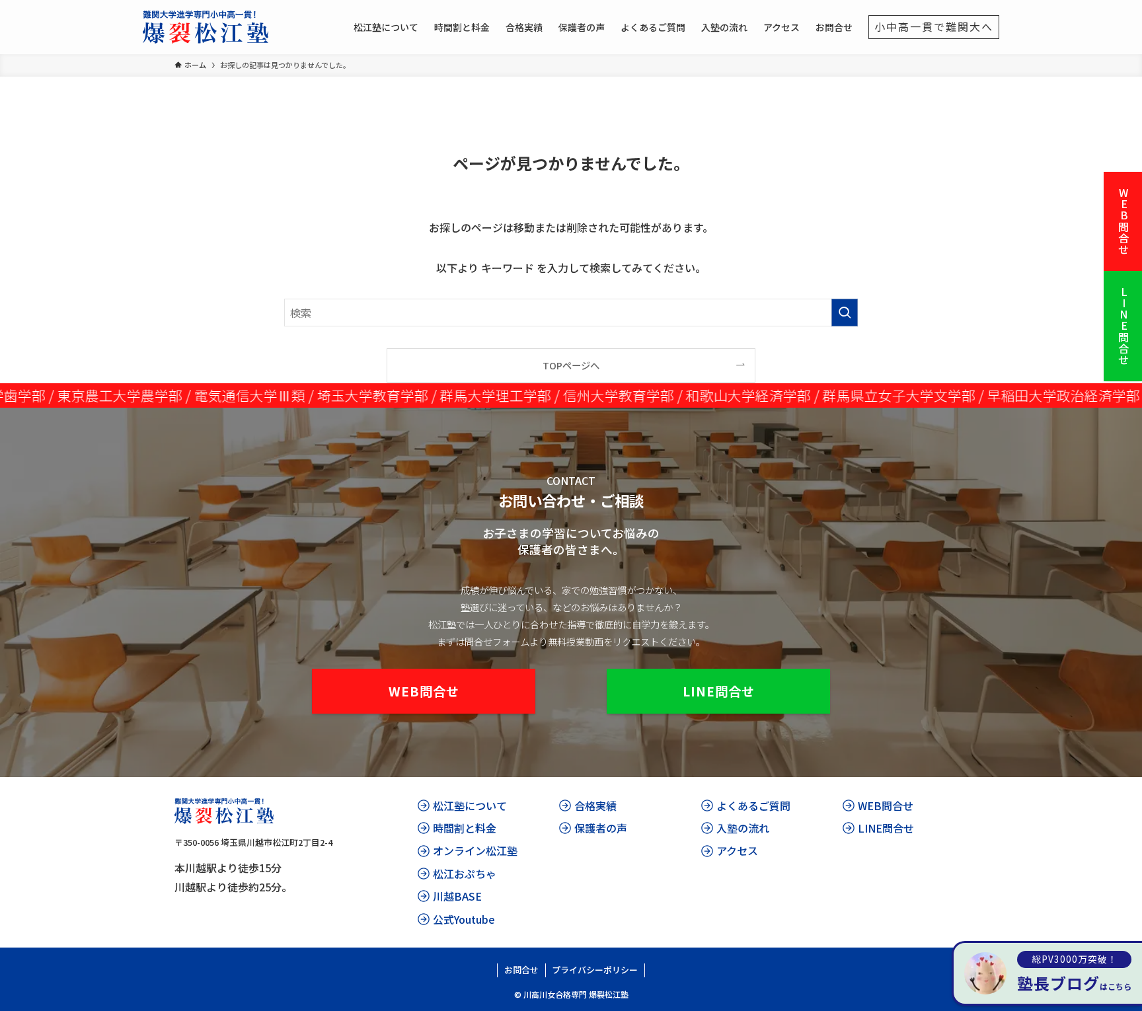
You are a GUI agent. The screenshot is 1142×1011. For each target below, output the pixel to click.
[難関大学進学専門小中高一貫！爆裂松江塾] (205, 27)
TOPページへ (571, 365)
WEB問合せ (1123, 221)
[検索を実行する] (844, 312)
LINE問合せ (1123, 326)
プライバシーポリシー (595, 969)
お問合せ (521, 969)
